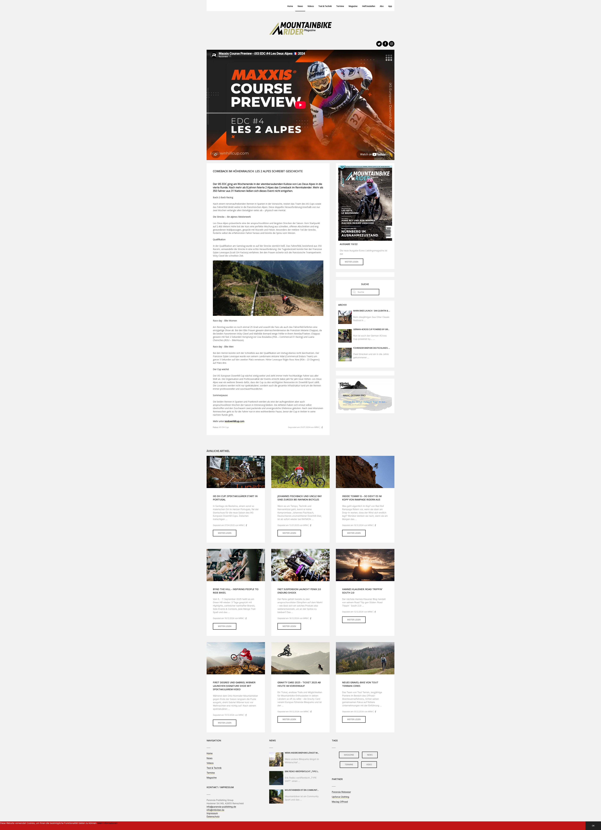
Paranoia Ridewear (341, 792)
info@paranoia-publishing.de (221, 806)
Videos (311, 6)
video (369, 764)
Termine (340, 6)
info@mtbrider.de (215, 810)
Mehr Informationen (107, 823)
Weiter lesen (351, 262)
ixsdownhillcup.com (234, 421)
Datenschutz (213, 816)
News (300, 6)
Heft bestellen (368, 6)
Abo (382, 6)
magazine (349, 755)
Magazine (353, 6)
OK (593, 826)
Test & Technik (325, 6)
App (390, 6)
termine (349, 764)
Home (290, 6)
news (370, 755)
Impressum (212, 813)
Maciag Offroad (340, 801)
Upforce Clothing (340, 796)
